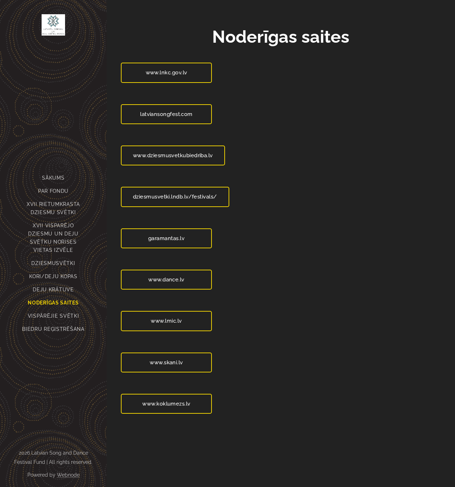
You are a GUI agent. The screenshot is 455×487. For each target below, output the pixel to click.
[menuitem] (53, 178)
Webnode (68, 475)
